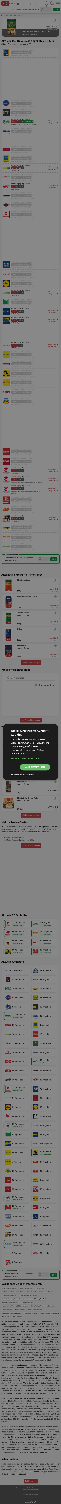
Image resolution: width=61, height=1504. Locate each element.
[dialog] (30, 752)
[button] (30, 758)
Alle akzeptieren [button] (35, 767)
